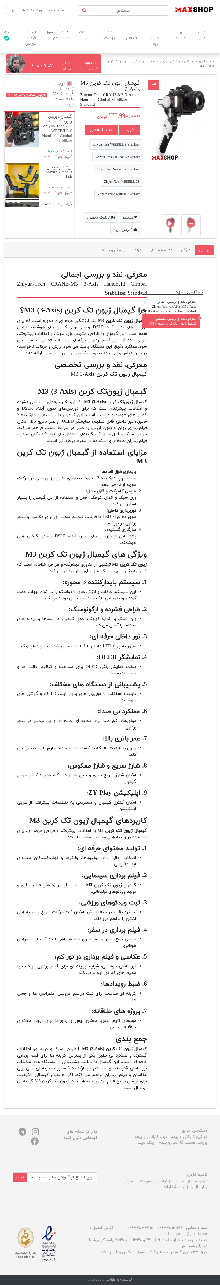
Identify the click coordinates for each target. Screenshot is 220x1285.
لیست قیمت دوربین (30, 38)
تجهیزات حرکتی (194, 61)
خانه (211, 61)
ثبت (20, 1177)
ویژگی (185, 250)
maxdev (95, 1280)
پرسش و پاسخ (113, 250)
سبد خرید (56, 10)
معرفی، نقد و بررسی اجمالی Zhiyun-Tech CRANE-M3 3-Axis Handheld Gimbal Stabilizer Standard (172, 307)
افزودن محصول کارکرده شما (27, 95)
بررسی (204, 250)
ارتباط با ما (180, 1181)
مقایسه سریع (162, 250)
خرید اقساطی (101, 130)
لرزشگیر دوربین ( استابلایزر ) (160, 61)
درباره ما (200, 1181)
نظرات (138, 250)
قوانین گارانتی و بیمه (189, 1137)
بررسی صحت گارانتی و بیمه (183, 1143)
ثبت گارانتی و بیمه (150, 1137)
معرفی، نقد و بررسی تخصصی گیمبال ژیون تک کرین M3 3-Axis (172, 321)
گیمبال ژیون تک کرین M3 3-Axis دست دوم (63, 94)
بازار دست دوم (154, 38)
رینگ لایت (146, 1143)
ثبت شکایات (174, 1187)
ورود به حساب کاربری (25, 10)
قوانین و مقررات (154, 1181)
